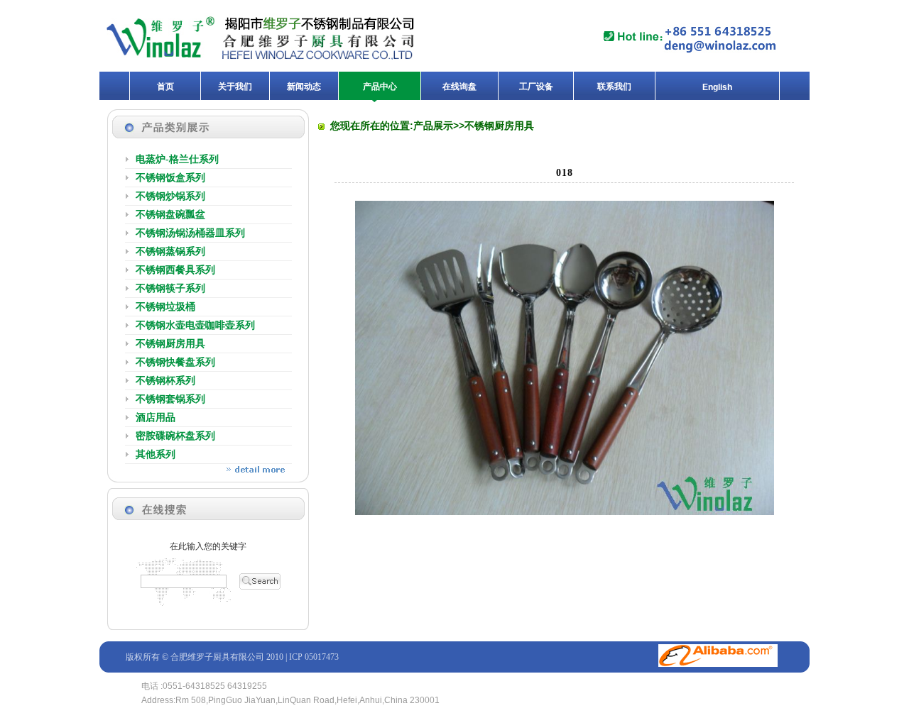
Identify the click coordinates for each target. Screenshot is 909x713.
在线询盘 (459, 87)
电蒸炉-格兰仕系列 (177, 159)
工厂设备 (536, 87)
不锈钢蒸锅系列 (170, 251)
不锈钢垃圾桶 (165, 307)
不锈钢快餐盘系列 (175, 362)
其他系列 (155, 454)
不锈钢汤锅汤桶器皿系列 (190, 233)
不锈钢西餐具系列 (175, 270)
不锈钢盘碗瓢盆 (170, 214)
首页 (165, 87)
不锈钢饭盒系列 (170, 177)
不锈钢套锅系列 (170, 399)
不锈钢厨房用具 (170, 343)
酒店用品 (155, 417)
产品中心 (380, 87)
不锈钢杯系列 (165, 380)
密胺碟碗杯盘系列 (175, 436)
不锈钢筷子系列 (170, 288)
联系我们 (614, 87)
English (717, 87)
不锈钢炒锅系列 (170, 196)
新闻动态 (304, 87)
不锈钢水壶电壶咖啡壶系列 (195, 325)
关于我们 (235, 87)
